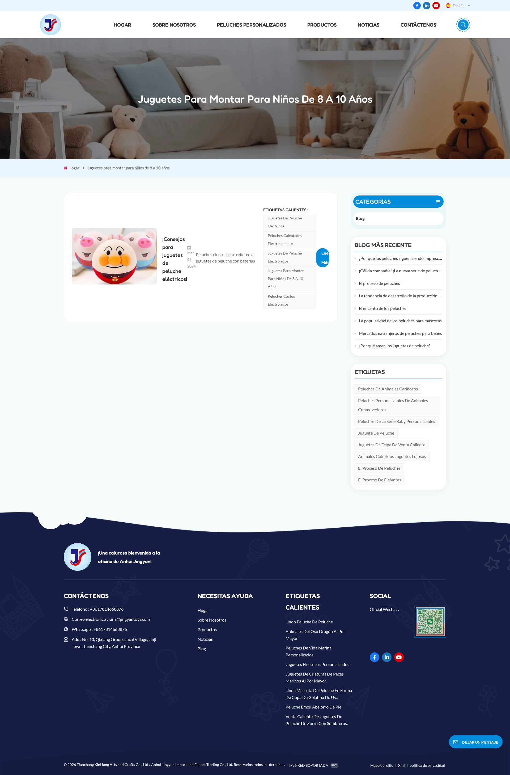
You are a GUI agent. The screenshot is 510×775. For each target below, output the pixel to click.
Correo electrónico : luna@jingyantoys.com (111, 619)
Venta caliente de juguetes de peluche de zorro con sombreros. (317, 720)
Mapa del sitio (382, 765)
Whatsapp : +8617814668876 (99, 629)
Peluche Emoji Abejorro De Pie (313, 706)
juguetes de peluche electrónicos (285, 257)
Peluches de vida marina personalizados (309, 651)
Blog (360, 218)
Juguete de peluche (376, 432)
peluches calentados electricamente (285, 239)
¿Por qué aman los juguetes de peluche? (394, 345)
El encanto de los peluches (382, 308)
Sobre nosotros (174, 25)
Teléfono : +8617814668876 (98, 608)
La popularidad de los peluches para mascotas (400, 320)
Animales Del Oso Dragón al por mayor (315, 635)
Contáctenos (418, 25)
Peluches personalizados (251, 25)
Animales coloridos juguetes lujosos (392, 456)
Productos (322, 25)
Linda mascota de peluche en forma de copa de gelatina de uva (319, 694)
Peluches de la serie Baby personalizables (396, 421)
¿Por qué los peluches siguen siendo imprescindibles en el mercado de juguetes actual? (400, 258)
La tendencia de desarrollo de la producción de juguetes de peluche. (400, 295)
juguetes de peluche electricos (285, 222)
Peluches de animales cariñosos (388, 388)
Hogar (122, 25)
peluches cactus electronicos (281, 300)
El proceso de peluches (379, 283)
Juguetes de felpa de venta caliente (391, 444)
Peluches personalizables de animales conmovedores (393, 405)
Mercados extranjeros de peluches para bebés (400, 333)
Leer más (325, 257)
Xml (401, 765)
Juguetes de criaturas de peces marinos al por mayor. (315, 677)
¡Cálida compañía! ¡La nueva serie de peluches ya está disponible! (400, 270)
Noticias (368, 25)
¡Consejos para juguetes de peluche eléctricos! (174, 259)
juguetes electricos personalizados (317, 664)
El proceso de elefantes (379, 479)
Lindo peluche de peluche (309, 621)
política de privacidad (427, 765)
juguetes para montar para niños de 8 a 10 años (286, 278)
